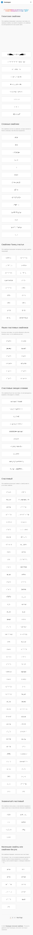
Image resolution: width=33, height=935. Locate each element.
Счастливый (7, 478)
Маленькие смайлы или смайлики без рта (12, 848)
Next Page (19, 917)
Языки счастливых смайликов (15, 327)
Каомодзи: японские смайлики (14, 926)
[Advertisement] (16, 37)
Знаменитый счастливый (13, 801)
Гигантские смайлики (11, 16)
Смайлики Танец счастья (13, 244)
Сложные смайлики (10, 124)
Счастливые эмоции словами (15, 388)
